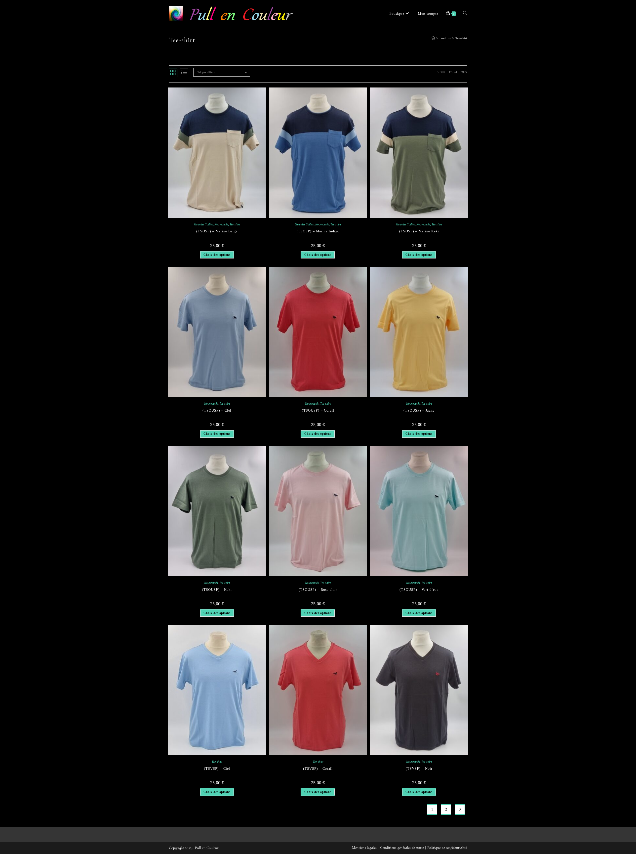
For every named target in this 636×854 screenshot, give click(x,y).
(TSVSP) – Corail (318, 768)
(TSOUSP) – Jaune (419, 410)
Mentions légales (364, 847)
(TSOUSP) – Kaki (217, 590)
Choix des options (217, 254)
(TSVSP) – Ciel (217, 768)
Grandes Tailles (203, 224)
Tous (463, 72)
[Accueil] (433, 38)
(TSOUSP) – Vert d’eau (418, 590)
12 (450, 72)
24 (455, 72)
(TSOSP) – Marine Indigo (318, 231)
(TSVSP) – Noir (419, 768)
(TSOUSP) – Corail (318, 410)
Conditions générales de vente (402, 847)
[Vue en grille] (173, 73)
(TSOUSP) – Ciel (216, 410)
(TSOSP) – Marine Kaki (419, 231)
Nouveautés (221, 224)
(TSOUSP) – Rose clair (318, 590)
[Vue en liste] (184, 73)
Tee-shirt (461, 38)
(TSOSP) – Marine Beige (217, 231)
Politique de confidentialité (447, 847)
